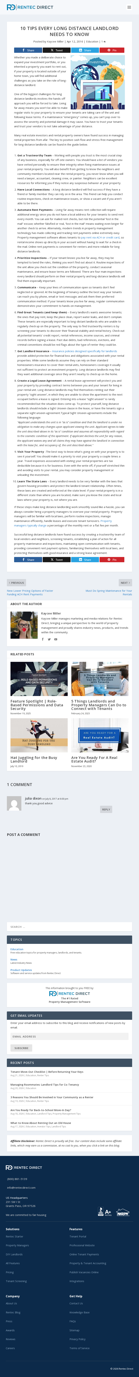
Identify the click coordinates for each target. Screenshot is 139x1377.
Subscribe (21, 1048)
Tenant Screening (16, 1281)
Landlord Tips (44, 1113)
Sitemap (74, 1330)
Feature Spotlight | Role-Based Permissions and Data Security (36, 705)
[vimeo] (18, 1368)
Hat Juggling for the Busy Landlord (33, 759)
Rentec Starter (14, 1236)
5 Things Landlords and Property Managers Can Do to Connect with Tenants (98, 705)
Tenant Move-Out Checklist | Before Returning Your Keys (46, 1071)
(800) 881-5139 (17, 1179)
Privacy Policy (77, 1339)
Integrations (77, 1281)
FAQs (73, 1321)
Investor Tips (43, 1126)
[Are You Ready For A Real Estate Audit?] (100, 735)
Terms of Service (80, 1348)
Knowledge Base (80, 1312)
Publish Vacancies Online (84, 1272)
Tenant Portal (78, 1236)
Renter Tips (43, 1075)
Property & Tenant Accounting (88, 1263)
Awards (10, 1330)
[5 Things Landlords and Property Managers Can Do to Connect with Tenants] (100, 679)
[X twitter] (7, 1368)
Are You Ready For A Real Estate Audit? (94, 759)
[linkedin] (13, 1368)
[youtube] (15, 1368)
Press (9, 1321)
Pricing (10, 1272)
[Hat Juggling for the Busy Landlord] (39, 735)
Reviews (10, 1339)
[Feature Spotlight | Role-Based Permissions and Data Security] (39, 679)
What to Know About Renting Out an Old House (40, 1123)
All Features (13, 1263)
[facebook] (10, 1368)
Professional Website (82, 1245)
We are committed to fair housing (26, 1215)
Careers (10, 1348)
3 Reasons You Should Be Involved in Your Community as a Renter (51, 1097)
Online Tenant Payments (84, 1254)
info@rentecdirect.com (21, 1187)
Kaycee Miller (55, 41)
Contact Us (76, 1303)
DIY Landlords (14, 1254)
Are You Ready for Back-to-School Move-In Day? (40, 1110)
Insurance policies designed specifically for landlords (84, 351)
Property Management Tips (67, 1113)
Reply (106, 809)
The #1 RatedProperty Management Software (69, 995)
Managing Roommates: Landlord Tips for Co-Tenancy (44, 1084)
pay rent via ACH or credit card (100, 237)
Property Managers (17, 1245)
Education (92, 41)
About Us (11, 1303)
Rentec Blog (13, 1312)
